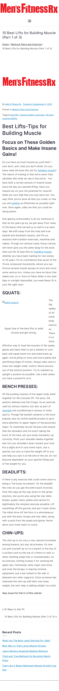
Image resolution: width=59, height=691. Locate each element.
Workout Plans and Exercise (25, 109)
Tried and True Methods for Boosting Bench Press (26, 658)
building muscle (46, 170)
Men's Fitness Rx (13, 104)
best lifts (14, 115)
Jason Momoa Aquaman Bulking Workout (25, 651)
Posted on (37, 104)
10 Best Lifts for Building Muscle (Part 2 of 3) (30, 616)
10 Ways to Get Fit (14, 609)
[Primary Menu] (29, 21)
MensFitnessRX (38, 686)
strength (6, 410)
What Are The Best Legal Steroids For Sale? (26, 640)
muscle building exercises (32, 115)
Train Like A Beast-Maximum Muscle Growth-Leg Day (29, 667)
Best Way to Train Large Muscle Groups (24, 645)
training (15, 203)
